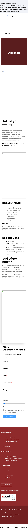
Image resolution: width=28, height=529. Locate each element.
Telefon (16, 527)
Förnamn (5, 361)
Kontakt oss (24, 527)
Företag (5, 390)
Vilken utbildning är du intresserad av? (12, 354)
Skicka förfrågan (9, 417)
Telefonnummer (7, 382)
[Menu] (3, 21)
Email (4, 375)
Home (2, 33)
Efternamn (5, 368)
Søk (8, 527)
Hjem (1, 527)
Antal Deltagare (7, 400)
